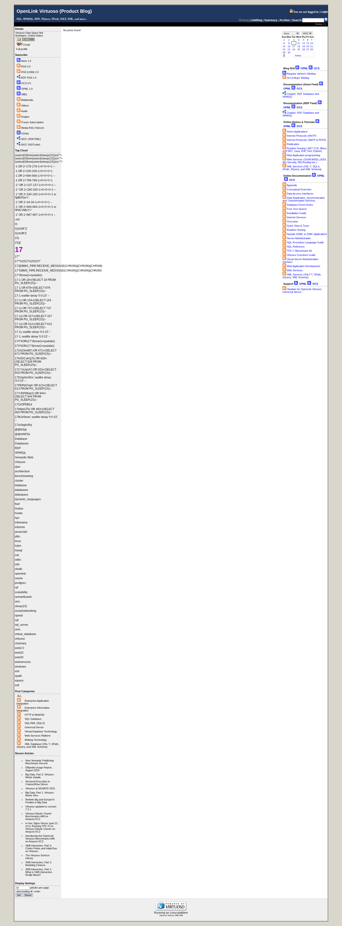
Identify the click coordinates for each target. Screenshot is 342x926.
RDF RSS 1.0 (28, 77)
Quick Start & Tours (298, 225)
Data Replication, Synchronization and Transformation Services (303, 199)
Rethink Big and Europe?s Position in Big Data (40, 801)
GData (25, 133)
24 (293, 49)
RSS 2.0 (25, 66)
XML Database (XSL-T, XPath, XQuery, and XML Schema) (38, 745)
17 (293, 46)
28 (311, 49)
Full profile (21, 49)
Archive (284, 20)
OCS (316, 68)
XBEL (24, 94)
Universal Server (34, 727)
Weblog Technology (36, 739)
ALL (19, 695)
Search (297, 20)
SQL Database (33, 719)
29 (284, 52)
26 (303, 49)
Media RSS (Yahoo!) (32, 127)
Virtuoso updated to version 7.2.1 (40, 808)
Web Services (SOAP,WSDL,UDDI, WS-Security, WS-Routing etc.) (304, 161)
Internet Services (296, 217)
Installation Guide (296, 213)
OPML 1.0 (27, 88)
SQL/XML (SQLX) (35, 723)
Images (25, 116)
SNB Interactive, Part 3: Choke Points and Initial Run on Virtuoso (41, 848)
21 (311, 46)
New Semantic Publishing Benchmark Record (39, 762)
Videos (25, 105)
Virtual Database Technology (41, 731)
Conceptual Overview (299, 189)
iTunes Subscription (32, 122)
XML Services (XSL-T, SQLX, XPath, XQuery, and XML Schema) (302, 168)
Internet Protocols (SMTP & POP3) (306, 140)
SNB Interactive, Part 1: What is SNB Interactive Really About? (38, 872)
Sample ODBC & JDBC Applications (307, 234)
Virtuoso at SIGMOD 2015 (40, 788)
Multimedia (27, 100)
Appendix (292, 185)
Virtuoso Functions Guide (301, 255)
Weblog (243, 20)
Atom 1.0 (26, 61)
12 (303, 43)
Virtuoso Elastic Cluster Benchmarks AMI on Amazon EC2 (38, 816)
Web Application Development (303, 266)
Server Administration (299, 238)
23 (289, 49)
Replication (293, 144)
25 (298, 49)
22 (284, 49)
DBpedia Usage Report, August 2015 (38, 769)
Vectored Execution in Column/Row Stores (37, 783)
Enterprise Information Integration (33, 709)
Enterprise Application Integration (33, 702)
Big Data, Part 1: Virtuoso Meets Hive (39, 794)
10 (293, 43)
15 (284, 46)
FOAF (26, 44)
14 (311, 43)
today (298, 55)
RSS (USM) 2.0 (30, 72)
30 (289, 52)
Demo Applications (297, 131)
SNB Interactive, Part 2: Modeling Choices (38, 863)
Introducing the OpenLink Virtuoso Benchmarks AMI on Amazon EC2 (40, 838)
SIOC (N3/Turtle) (30, 144)
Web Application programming (303, 155)
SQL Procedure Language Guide (305, 242)
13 (307, 43)
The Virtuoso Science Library (37, 857)
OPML (304, 68)
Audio (24, 111)
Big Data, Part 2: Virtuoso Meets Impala (39, 776)
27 (307, 49)
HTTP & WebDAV (34, 714)
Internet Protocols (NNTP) (301, 135)
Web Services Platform (37, 735)
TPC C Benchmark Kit (299, 250)
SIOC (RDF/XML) (31, 139)
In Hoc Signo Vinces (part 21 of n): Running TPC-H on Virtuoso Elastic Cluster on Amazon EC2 (41, 827)
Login (324, 11)
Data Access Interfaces (300, 193)
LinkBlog (256, 20)
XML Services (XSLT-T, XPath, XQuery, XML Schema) (301, 276)
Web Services (295, 270)
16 (289, 46)
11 (298, 43)
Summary (270, 20)
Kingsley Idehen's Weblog (301, 73)
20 (307, 46)
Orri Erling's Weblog (298, 77)
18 (298, 46)
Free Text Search (297, 209)
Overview (292, 221)
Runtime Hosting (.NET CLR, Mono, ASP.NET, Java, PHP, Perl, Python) (304, 149)
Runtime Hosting (296, 229)
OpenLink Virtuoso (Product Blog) (54, 11)
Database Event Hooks (300, 204)
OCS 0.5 (26, 83)
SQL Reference (296, 246)
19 (303, 46)
